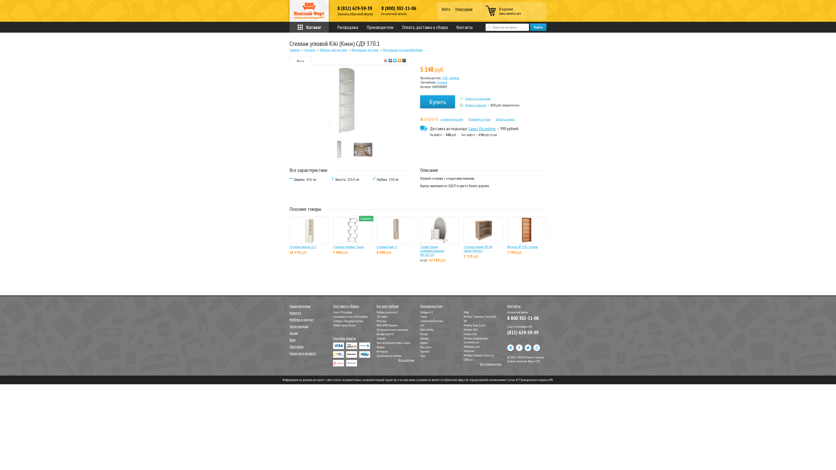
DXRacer (468, 360)
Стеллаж (442, 82)
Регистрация (463, 9)
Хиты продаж (299, 326)
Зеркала (381, 338)
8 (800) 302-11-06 (398, 8)
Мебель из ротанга (387, 312)
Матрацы (382, 321)
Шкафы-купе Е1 (385, 334)
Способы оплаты (344, 338)
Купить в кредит (476, 105)
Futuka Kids (470, 334)
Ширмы (381, 347)
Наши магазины (300, 306)
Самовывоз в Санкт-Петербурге (350, 317)
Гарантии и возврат (303, 353)
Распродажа (347, 27)
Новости (295, 312)
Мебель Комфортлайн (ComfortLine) (476, 340)
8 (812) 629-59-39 (354, 8)
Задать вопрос (505, 119)
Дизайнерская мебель (389, 356)
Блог (293, 339)
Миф (466, 312)
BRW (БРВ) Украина (387, 325)
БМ (465, 321)
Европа (424, 343)
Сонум (423, 317)
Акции (294, 333)
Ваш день (425, 347)
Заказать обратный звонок (355, 13)
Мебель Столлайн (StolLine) (479, 355)
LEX (422, 325)
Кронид (424, 338)
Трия (422, 356)
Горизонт (425, 351)
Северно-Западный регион (348, 321)
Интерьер (382, 351)
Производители (380, 27)
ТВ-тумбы (382, 317)
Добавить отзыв (479, 119)
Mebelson (469, 351)
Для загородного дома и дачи (393, 343)
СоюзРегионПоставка (431, 321)
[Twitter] (395, 59)
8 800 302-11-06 (523, 318)
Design (424, 334)
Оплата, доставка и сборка (425, 27)
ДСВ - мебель (450, 78)
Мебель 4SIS (470, 330)
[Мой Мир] (404, 59)
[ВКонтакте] (390, 59)
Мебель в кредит (302, 319)
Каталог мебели (388, 306)
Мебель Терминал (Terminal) (480, 317)
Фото (300, 61)
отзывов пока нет (452, 119)
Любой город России (344, 325)
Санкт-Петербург (482, 128)
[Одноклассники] (399, 59)
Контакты (465, 27)
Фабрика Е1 (426, 312)
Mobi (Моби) (426, 330)
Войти (446, 9)
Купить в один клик (477, 98)
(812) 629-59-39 (522, 332)
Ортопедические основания (392, 330)
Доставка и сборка (346, 306)
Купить (437, 101)
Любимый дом (472, 347)
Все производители (490, 364)
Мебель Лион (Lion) (474, 325)
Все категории (406, 360)
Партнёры (296, 346)
